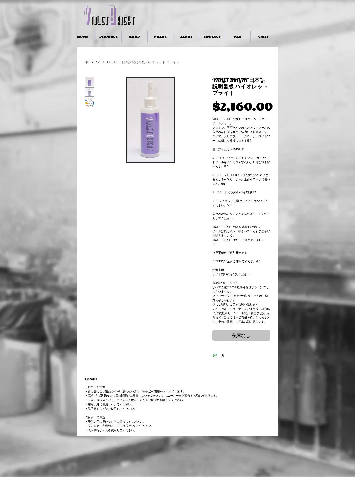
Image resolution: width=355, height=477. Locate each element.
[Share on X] (222, 355)
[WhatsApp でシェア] (215, 355)
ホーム (90, 62)
